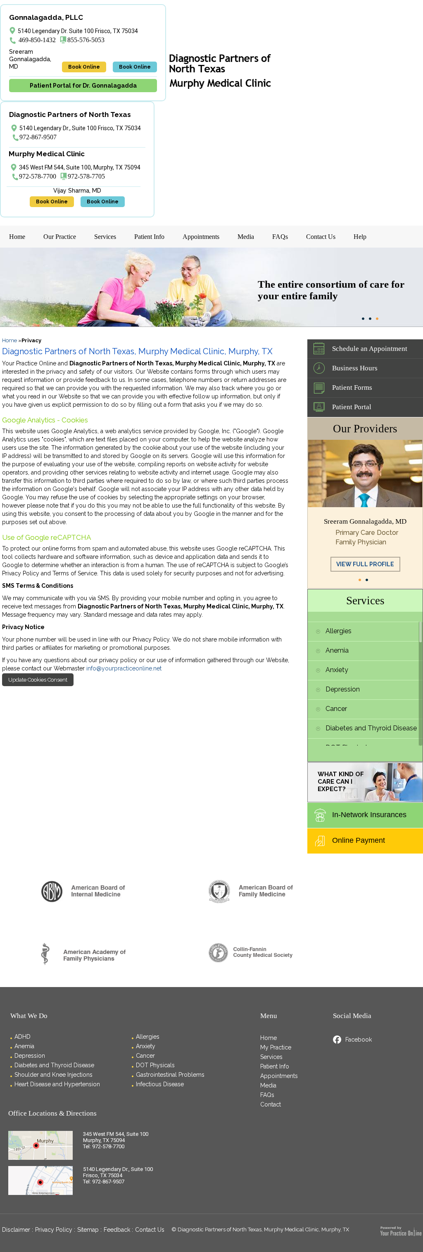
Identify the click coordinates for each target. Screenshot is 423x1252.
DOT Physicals (155, 1065)
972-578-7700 (37, 176)
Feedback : (118, 1229)
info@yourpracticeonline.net (124, 668)
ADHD (22, 1036)
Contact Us (320, 236)
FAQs (280, 236)
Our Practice (59, 236)
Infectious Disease (160, 1084)
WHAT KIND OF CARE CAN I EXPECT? (341, 781)
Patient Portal (351, 407)
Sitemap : (89, 1229)
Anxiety (337, 670)
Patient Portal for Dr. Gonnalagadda (83, 85)
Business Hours (355, 368)
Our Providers (365, 428)
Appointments (201, 236)
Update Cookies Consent (37, 680)
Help (360, 236)
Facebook (358, 1039)
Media (246, 236)
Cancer (336, 709)
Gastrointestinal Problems (170, 1074)
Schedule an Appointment (369, 349)
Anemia (337, 650)
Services (105, 236)
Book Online (84, 67)
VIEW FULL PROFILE (365, 564)
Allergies (339, 631)
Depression (343, 689)
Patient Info (149, 236)
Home (17, 236)
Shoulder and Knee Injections (53, 1074)
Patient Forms (352, 387)
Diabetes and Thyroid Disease (371, 728)
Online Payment (358, 840)
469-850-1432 (37, 39)
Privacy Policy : (55, 1229)
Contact (270, 1104)
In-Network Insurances (369, 815)
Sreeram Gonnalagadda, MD (365, 521)
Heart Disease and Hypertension (57, 1084)
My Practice (275, 1047)
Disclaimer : (17, 1229)
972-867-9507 (38, 137)
